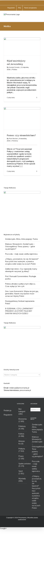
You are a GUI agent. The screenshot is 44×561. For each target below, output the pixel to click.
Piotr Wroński (13, 138)
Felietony (15, 141)
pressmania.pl (25, 390)
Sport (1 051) (21, 472)
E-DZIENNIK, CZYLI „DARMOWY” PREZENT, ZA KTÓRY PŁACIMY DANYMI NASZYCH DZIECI (19, 311)
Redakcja (7, 410)
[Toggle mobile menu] (39, 14)
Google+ (3, 528)
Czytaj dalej (11, 97)
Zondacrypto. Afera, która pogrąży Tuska (21, 239)
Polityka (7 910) (21, 450)
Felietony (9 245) (22, 427)
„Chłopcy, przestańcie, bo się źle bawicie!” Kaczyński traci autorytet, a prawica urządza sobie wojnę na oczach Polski (22, 261)
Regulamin (8, 415)
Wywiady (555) (22, 479)
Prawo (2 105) (21, 457)
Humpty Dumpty (14, 67)
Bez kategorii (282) (21, 411)
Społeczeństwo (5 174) (22, 465)
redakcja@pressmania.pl (19, 388)
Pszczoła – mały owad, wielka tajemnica (21, 254)
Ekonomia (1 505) (22, 420)
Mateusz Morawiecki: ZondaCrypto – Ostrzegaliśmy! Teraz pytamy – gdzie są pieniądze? (20, 246)
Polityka (14, 69)
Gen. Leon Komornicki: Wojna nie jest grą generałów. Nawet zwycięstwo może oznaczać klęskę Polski (21, 293)
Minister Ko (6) (21, 442)
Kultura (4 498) (21, 435)
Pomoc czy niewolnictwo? (21, 135)
